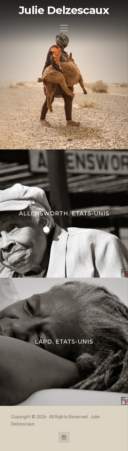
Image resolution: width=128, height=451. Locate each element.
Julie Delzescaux (64, 10)
